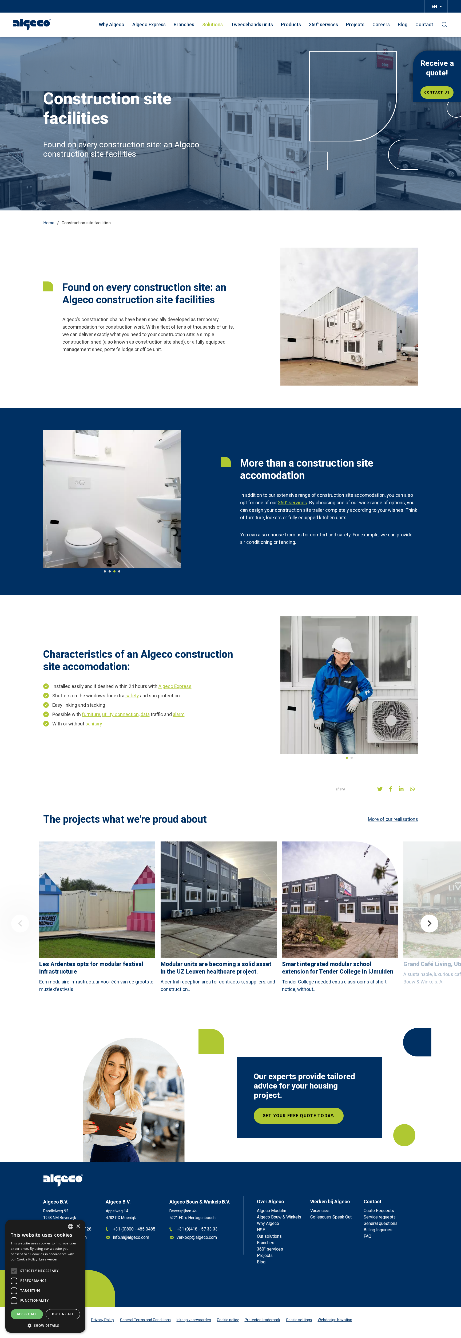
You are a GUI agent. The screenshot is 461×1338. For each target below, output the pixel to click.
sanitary (93, 642)
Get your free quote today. (299, 1007)
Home (48, 222)
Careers (381, 24)
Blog (402, 24)
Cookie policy (228, 1211)
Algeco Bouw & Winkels (279, 1108)
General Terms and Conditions (145, 1211)
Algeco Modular (271, 1102)
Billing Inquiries (378, 1121)
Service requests (380, 1108)
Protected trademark (262, 1211)
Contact (424, 24)
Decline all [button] (63, 1314)
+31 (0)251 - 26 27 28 (71, 1121)
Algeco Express (149, 24)
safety (132, 614)
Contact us (437, 92)
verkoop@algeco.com (197, 1129)
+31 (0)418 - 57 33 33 (197, 1121)
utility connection (120, 633)
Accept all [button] (27, 1314)
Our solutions (269, 1128)
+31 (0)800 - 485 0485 (134, 1121)
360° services (323, 24)
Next (429, 815)
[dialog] (45, 1276)
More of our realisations (393, 711)
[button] (45, 1325)
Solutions (212, 24)
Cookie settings (299, 1211)
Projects (355, 24)
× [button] (78, 1226)
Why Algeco (111, 24)
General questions (381, 1115)
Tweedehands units (252, 24)
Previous (20, 815)
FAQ (367, 1128)
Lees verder (48, 1259)
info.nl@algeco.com (68, 1129)
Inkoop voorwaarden (194, 1211)
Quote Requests (379, 1102)
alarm (179, 633)
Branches (184, 24)
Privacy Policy (102, 1211)
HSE (261, 1121)
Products (291, 24)
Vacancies (319, 1102)
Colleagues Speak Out (331, 1108)
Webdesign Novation (335, 1211)
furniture (91, 633)
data (145, 633)
